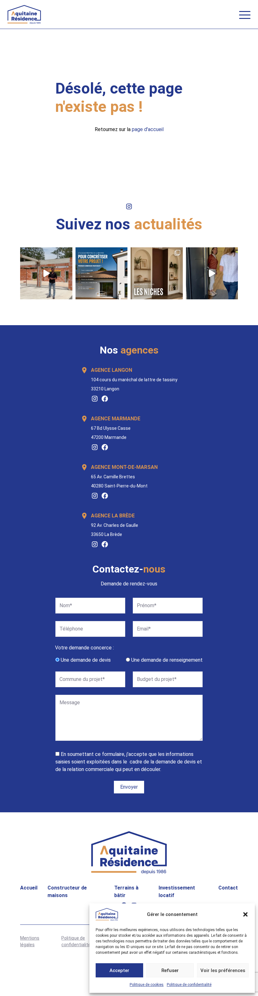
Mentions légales (29, 941)
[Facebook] (105, 398)
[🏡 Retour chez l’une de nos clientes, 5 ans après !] (212, 273)
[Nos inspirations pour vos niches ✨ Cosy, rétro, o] (157, 273)
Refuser (170, 970)
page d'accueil (148, 129)
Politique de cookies (147, 984)
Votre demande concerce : (84, 648)
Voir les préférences (222, 970)
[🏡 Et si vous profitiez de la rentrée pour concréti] (102, 273)
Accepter (119, 970)
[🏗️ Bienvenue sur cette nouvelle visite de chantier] (46, 273)
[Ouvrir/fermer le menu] (244, 14)
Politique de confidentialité (189, 984)
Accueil (28, 888)
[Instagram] (94, 398)
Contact (228, 888)
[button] (245, 914)
